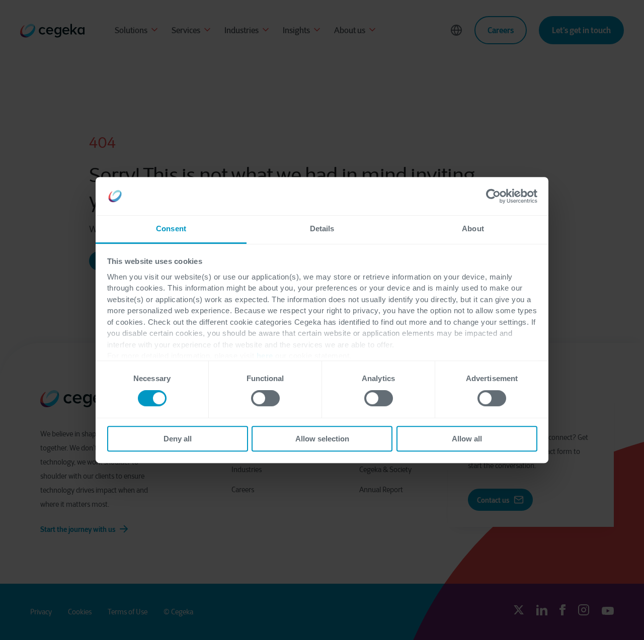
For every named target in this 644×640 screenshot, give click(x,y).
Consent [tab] (171, 229)
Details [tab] (322, 229)
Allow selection (322, 438)
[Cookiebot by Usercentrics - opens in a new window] (493, 196)
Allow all (467, 438)
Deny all (178, 438)
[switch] (265, 398)
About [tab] (473, 229)
